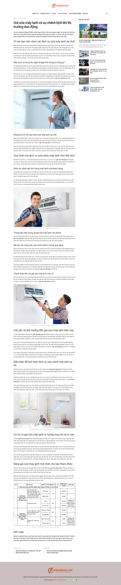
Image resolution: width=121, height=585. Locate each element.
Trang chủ (35, 13)
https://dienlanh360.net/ (60, 580)
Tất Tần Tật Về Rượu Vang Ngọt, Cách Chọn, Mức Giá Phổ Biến (97, 61)
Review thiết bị (45, 13)
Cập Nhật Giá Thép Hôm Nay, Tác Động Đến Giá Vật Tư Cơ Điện (98, 71)
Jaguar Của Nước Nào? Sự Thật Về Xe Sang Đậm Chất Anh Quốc (98, 52)
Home (15, 18)
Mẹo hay (85, 13)
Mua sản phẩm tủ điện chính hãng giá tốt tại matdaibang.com (98, 80)
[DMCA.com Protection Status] (72, 580)
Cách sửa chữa (62, 13)
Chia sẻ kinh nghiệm (75, 13)
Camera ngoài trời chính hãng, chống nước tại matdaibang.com (97, 89)
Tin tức (53, 13)
